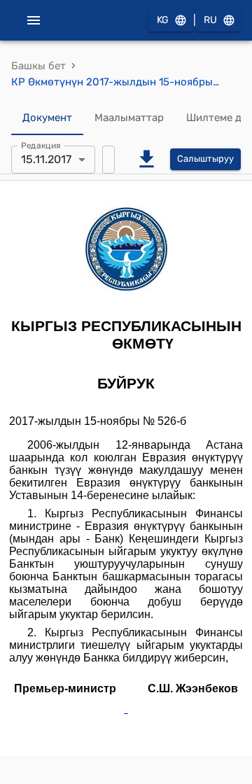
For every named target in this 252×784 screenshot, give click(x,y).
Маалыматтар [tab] (129, 117)
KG (163, 20)
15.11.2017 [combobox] (46, 159)
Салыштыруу (205, 158)
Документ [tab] (47, 117)
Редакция (41, 145)
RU (210, 20)
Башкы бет (38, 65)
